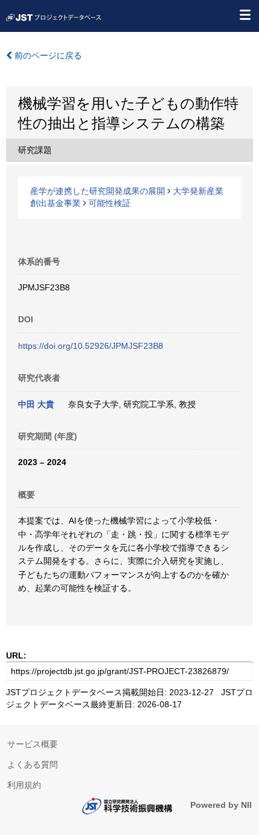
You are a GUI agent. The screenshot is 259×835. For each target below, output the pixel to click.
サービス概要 (32, 744)
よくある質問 (32, 764)
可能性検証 (110, 203)
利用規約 (24, 785)
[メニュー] (244, 14)
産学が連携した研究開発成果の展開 (97, 191)
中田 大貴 (36, 404)
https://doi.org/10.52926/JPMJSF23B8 (90, 346)
